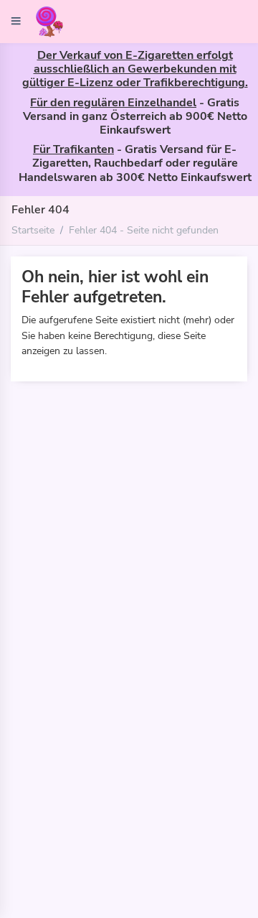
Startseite (32, 230)
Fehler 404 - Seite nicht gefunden (144, 230)
